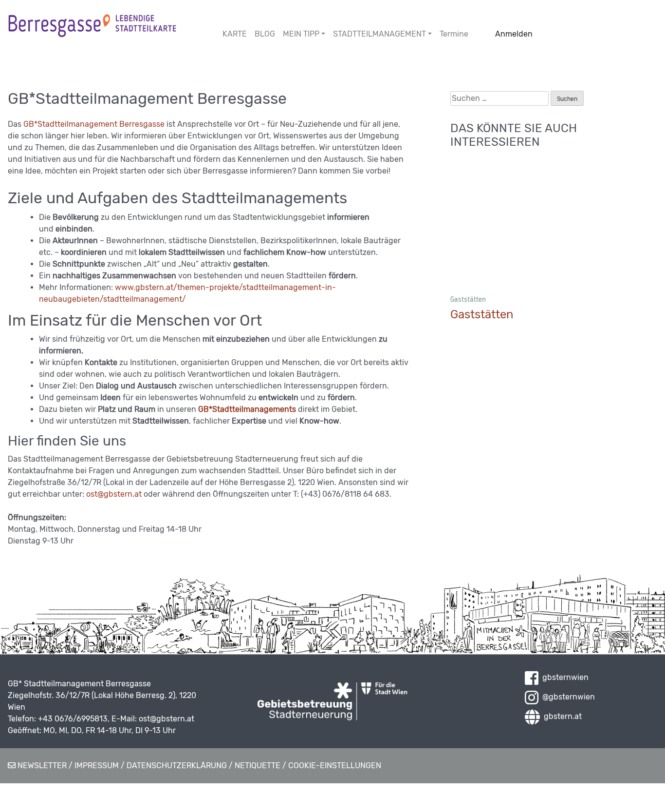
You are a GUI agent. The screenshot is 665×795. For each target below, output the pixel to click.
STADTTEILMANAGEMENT (379, 34)
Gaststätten (468, 299)
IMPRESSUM (96, 765)
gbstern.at (561, 716)
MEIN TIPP (301, 34)
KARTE (234, 34)
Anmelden (514, 34)
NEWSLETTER (41, 765)
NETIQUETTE (257, 765)
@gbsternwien (566, 696)
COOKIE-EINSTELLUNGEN (334, 765)
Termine (454, 34)
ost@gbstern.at (114, 494)
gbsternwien (563, 677)
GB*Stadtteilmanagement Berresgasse (94, 124)
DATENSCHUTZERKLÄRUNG (177, 765)
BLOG (265, 34)
